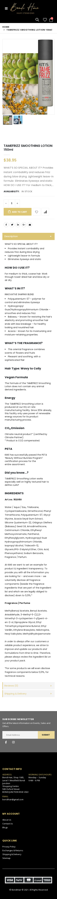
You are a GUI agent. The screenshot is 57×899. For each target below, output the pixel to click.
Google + (23, 224)
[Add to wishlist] (36, 212)
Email (29, 224)
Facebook (6, 224)
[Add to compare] (45, 212)
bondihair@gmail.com (12, 799)
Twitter (12, 224)
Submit (46, 734)
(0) (11, 685)
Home (5, 26)
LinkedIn (17, 224)
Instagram (13, 742)
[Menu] (6, 8)
